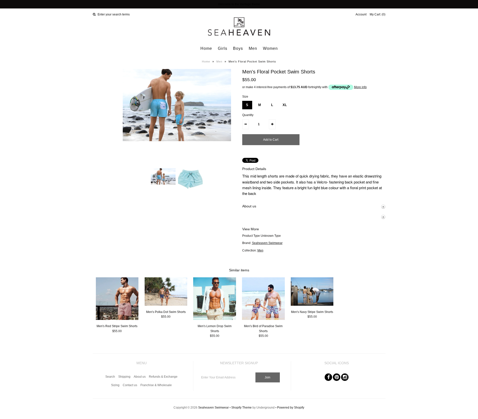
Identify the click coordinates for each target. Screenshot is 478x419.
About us (140, 376)
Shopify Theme (241, 407)
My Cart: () (377, 14)
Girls (222, 48)
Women (270, 48)
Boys (238, 48)
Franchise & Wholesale (156, 385)
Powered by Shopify (290, 407)
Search (110, 376)
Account (361, 14)
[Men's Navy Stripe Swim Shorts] (312, 304)
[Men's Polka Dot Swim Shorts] (166, 304)
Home (206, 48)
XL (285, 105)
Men (253, 48)
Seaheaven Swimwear (267, 243)
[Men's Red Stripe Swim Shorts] (117, 319)
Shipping (124, 376)
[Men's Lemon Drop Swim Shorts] (214, 319)
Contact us (130, 385)
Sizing (115, 385)
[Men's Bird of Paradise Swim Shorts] (263, 319)
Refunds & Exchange (163, 376)
